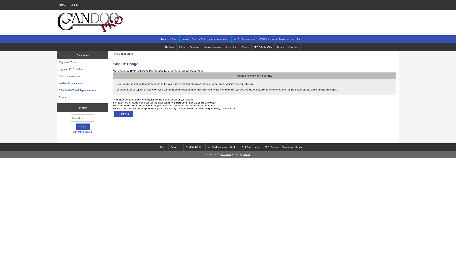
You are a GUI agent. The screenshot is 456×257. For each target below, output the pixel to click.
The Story (169, 47)
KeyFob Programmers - (71, 83)
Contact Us (176, 147)
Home (62, 4)
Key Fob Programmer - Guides (222, 147)
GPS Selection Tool (263, 47)
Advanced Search (82, 131)
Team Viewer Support (292, 147)
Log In (74, 4)
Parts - (62, 97)
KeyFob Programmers (244, 39)
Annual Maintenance (219, 39)
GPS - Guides (271, 147)
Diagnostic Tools (169, 39)
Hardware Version (212, 47)
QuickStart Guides (194, 147)
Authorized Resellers (189, 47)
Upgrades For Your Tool (193, 39)
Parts (299, 39)
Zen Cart (246, 155)
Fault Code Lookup (251, 147)
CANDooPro (226, 155)
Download (293, 47)
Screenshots (231, 47)
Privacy (280, 47)
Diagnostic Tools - (68, 62)
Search (83, 107)
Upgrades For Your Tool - (71, 69)
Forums (245, 47)
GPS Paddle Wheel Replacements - (77, 90)
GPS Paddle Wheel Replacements (276, 39)
